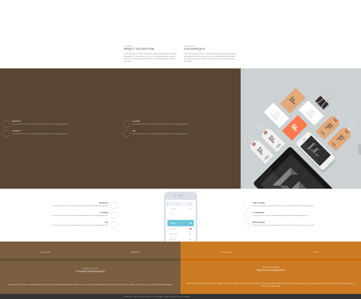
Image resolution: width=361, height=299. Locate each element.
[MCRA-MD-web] (137, 7)
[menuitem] (199, 7)
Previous (245, 128)
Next (357, 128)
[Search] (235, 7)
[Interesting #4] (359, 149)
